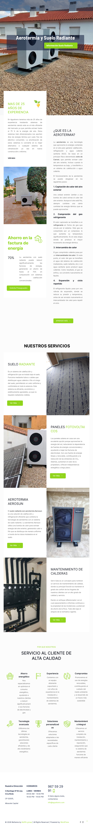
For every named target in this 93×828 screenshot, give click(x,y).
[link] (25, 195)
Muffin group (27, 822)
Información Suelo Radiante (59, 45)
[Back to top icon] (87, 821)
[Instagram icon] (83, 822)
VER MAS (11, 158)
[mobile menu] (89, 5)
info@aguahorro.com (56, 802)
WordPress (64, 822)
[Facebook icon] (80, 822)
